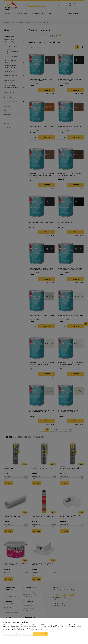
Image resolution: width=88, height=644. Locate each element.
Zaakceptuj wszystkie (41, 633)
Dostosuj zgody (27, 633)
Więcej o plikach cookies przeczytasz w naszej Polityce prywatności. (23, 629)
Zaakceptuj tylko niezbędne (12, 633)
